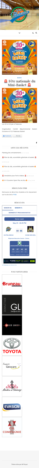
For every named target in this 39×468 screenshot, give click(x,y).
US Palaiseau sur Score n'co (9, 265)
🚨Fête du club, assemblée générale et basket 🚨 (19, 157)
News (19, 78)
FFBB (14, 194)
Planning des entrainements (11, 153)
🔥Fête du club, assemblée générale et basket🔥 (19, 166)
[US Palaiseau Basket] (20, 15)
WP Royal (24, 464)
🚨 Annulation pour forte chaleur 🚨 (14, 176)
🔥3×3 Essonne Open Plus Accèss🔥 (15, 180)
